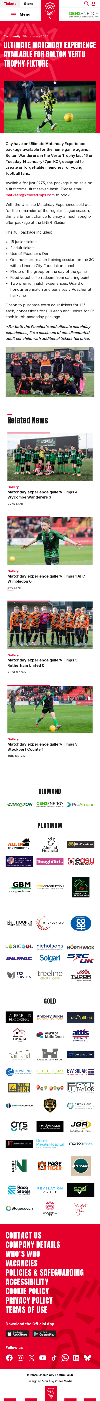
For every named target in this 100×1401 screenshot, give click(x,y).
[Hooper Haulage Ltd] (19, 923)
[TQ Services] (19, 975)
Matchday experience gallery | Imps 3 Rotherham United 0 (42, 662)
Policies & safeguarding (45, 1272)
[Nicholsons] (50, 946)
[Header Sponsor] (83, 14)
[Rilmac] (19, 958)
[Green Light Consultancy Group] (80, 1106)
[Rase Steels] (19, 1190)
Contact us (24, 1235)
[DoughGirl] (50, 861)
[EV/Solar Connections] (80, 1072)
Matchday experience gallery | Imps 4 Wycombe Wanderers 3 (42, 494)
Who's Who (23, 1254)
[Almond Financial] (50, 844)
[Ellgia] (50, 1072)
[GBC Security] (50, 1105)
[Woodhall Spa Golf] (50, 1209)
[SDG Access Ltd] (80, 1190)
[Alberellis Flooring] (19, 1017)
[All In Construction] (19, 844)
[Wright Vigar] (80, 1209)
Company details (33, 1245)
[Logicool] (19, 946)
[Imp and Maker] (50, 1126)
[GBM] (19, 887)
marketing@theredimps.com (30, 195)
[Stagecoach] (19, 1209)
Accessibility (27, 1282)
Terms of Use (27, 1310)
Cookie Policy (27, 1291)
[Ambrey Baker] (50, 1017)
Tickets (10, 4)
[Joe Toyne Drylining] (19, 1144)
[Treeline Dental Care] (50, 974)
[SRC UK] (80, 958)
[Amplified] (80, 1017)
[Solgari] (50, 958)
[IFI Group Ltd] (50, 923)
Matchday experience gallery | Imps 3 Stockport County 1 (42, 747)
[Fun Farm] (50, 1087)
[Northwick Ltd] (80, 946)
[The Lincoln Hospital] (50, 1144)
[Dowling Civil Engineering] (19, 1071)
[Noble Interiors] (19, 1166)
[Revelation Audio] (50, 1190)
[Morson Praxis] (80, 1143)
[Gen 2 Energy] (50, 804)
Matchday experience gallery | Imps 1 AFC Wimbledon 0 (46, 579)
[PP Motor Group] (80, 1165)
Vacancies (22, 1263)
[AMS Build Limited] (19, 1035)
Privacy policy (29, 1300)
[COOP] (80, 923)
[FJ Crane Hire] (19, 1087)
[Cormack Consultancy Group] (19, 861)
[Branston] (19, 804)
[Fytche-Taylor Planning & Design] (80, 1087)
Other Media (63, 1381)
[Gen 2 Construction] (50, 887)
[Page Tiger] (50, 1165)
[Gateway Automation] (19, 1105)
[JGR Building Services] (80, 1126)
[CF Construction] (80, 1054)
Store (28, 4)
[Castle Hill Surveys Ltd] (50, 1054)
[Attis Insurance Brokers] (80, 1035)
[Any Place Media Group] (50, 1035)
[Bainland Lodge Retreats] (19, 1054)
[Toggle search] (86, 3)
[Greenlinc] (80, 887)
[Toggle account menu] (94, 3)
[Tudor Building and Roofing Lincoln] (80, 975)
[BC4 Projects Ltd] (80, 844)
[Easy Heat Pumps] (80, 861)
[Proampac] (80, 804)
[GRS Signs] (19, 1126)
